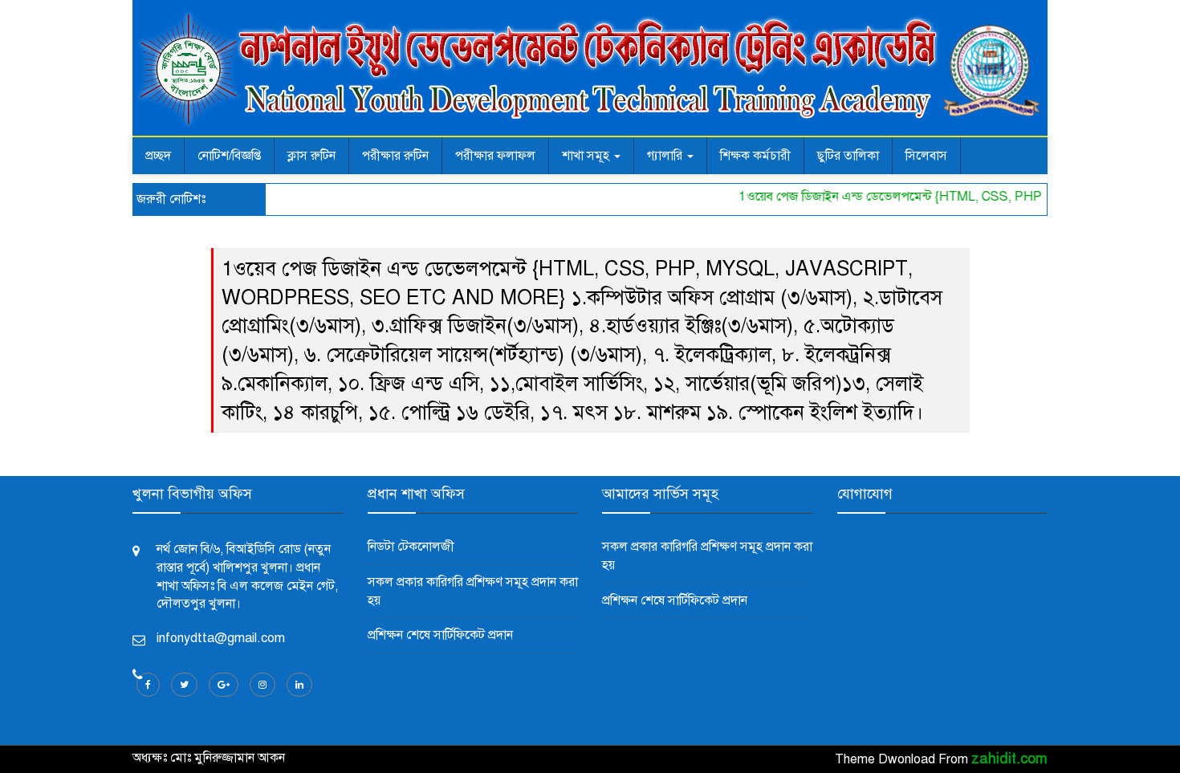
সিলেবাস (926, 156)
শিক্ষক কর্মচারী (755, 156)
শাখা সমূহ (587, 156)
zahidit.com (1009, 758)
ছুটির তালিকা (848, 156)
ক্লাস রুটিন (311, 156)
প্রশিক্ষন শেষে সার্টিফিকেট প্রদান (440, 635)
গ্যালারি (666, 156)
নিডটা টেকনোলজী (411, 547)
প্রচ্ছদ (158, 156)
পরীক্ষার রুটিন (395, 156)
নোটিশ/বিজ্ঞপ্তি (229, 156)
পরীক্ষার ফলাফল (495, 156)
